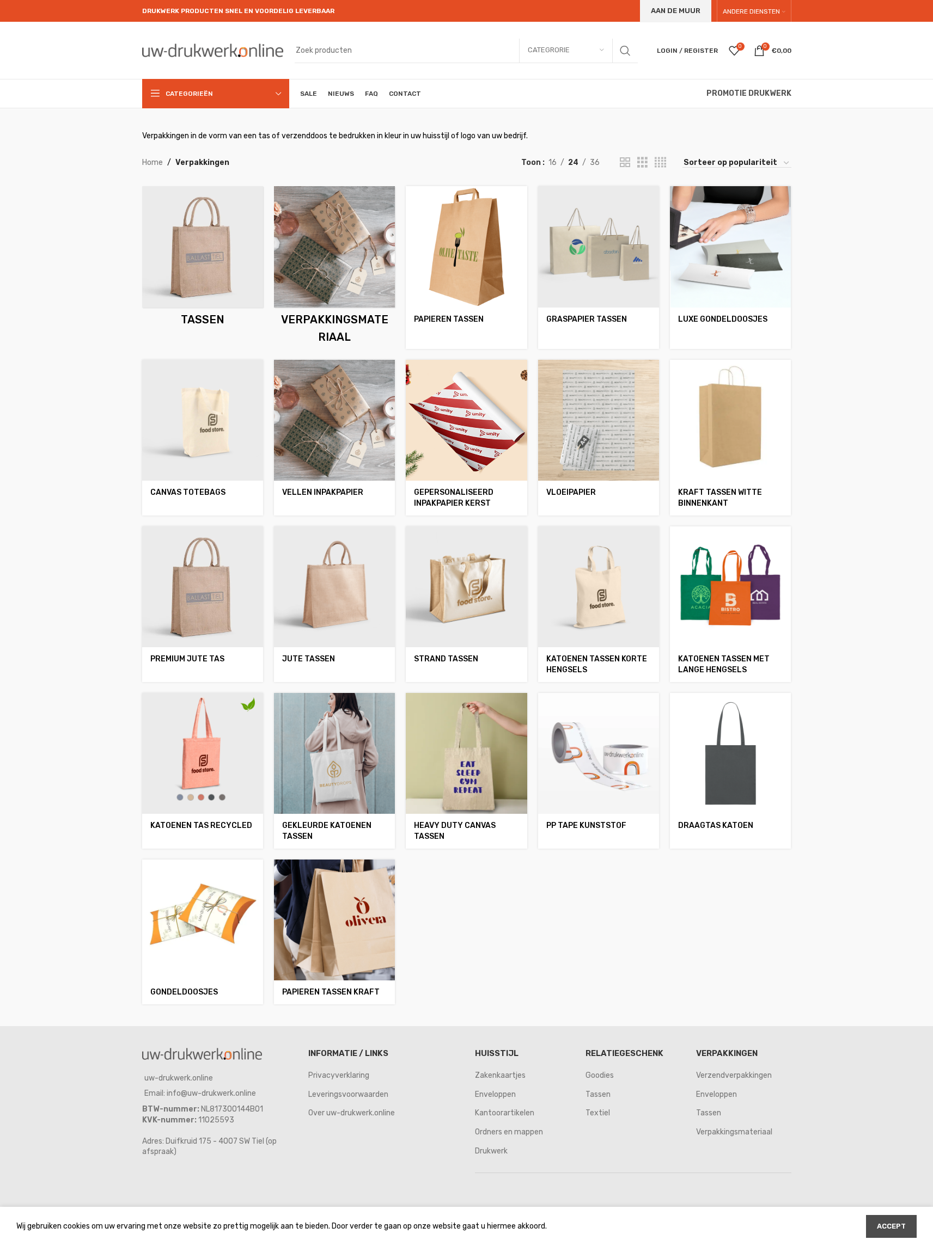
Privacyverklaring (338, 1075)
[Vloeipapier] (598, 420)
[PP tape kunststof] (598, 753)
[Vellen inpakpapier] (334, 420)
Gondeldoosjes (184, 992)
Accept (891, 1226)
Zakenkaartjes (500, 1075)
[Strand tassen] (466, 586)
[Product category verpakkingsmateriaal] (334, 267)
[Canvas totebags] (202, 420)
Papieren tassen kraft (331, 992)
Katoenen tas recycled (201, 825)
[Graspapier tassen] (598, 246)
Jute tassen (308, 659)
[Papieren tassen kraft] (334, 920)
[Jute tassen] (334, 586)
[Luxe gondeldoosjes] (730, 246)
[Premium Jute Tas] (202, 586)
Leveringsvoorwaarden (348, 1094)
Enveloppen (495, 1094)
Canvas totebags (187, 492)
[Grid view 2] (625, 163)
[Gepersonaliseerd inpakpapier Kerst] (466, 420)
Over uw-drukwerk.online (351, 1113)
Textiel (598, 1113)
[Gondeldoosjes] (202, 920)
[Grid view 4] (660, 163)
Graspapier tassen (586, 319)
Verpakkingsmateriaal (734, 1132)
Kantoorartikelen (504, 1113)
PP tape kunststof (586, 825)
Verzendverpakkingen (734, 1075)
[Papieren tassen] (466, 246)
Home (152, 162)
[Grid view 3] (642, 163)
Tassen (598, 1094)
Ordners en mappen (509, 1132)
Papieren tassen (449, 319)
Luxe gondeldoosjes (722, 319)
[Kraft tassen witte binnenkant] (730, 420)
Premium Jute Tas (187, 659)
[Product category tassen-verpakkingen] (202, 258)
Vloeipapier (571, 492)
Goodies (600, 1075)
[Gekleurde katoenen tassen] (334, 753)
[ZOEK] (625, 50)
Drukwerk (491, 1151)
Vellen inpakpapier (322, 492)
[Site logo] (213, 49)
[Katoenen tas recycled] (202, 753)
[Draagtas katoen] (730, 753)
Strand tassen (446, 659)
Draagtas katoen (715, 825)
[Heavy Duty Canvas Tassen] (466, 753)
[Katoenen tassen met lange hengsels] (730, 586)
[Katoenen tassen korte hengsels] (598, 586)
